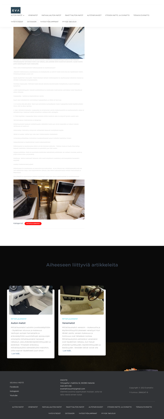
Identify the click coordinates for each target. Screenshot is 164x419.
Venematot (33, 15)
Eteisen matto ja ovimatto (117, 15)
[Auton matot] (31, 300)
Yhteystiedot (17, 22)
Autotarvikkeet (94, 15)
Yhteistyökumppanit (49, 22)
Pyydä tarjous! (69, 22)
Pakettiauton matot (74, 15)
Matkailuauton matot (51, 15)
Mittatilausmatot (33, 223)
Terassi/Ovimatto (141, 15)
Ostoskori (31, 22)
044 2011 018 (65, 386)
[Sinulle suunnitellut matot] (15, 10)
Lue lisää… (16, 354)
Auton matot (17, 15)
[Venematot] (82, 300)
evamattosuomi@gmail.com (72, 389)
